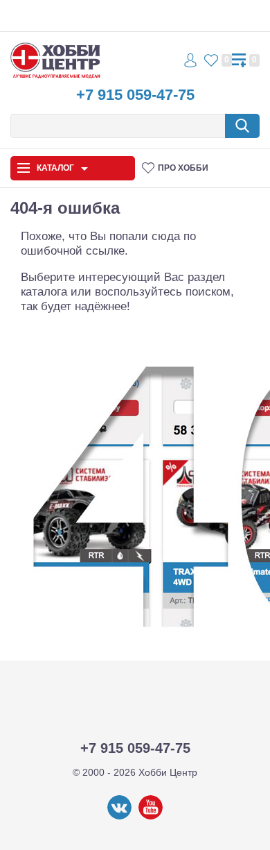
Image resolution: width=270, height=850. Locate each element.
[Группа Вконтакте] (119, 817)
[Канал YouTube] (150, 817)
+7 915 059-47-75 (135, 94)
